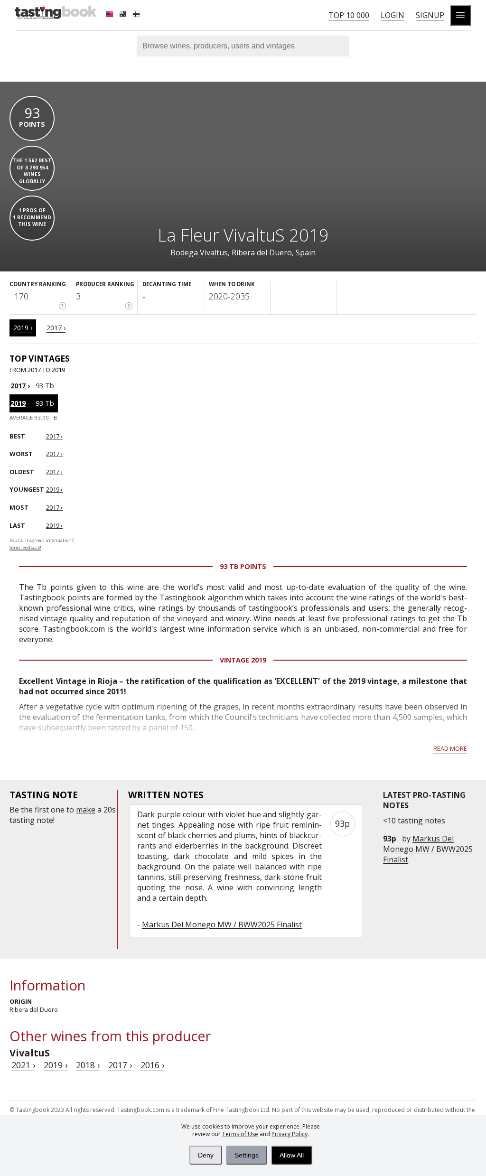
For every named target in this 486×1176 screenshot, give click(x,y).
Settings (246, 1155)
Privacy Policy (289, 1134)
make (85, 809)
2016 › (152, 1065)
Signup (430, 15)
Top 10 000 (348, 15)
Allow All (292, 1155)
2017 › (56, 327)
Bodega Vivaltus (199, 252)
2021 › (23, 1065)
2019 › (22, 327)
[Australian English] (124, 15)
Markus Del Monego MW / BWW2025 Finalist (428, 849)
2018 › (88, 1065)
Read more (450, 748)
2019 (18, 403)
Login (392, 15)
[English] (110, 15)
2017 (18, 385)
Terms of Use (240, 1134)
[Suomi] (137, 15)
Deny (206, 1155)
